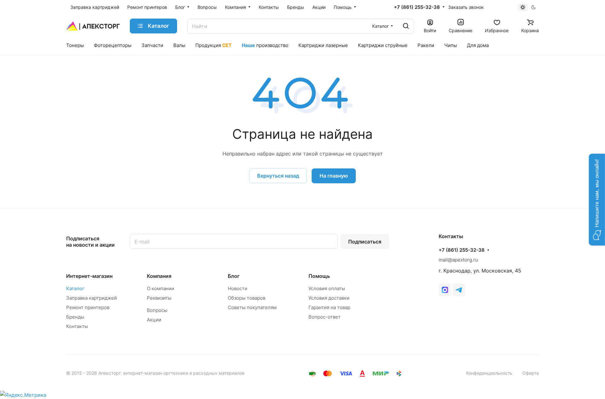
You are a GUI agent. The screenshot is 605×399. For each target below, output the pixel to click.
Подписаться (364, 241)
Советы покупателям (252, 307)
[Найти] (406, 26)
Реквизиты (159, 298)
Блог (233, 276)
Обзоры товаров (246, 298)
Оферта (530, 373)
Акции (154, 320)
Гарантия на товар (329, 307)
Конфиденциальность (489, 373)
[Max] (445, 290)
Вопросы (157, 310)
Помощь (319, 276)
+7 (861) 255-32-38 (417, 7)
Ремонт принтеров (87, 307)
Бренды (75, 317)
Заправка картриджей (91, 298)
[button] (597, 199)
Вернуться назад (278, 176)
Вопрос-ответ (324, 317)
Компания (159, 276)
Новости (237, 288)
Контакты (77, 326)
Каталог (75, 288)
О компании (160, 288)
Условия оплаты (326, 288)
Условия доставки (328, 298)
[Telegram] (458, 290)
